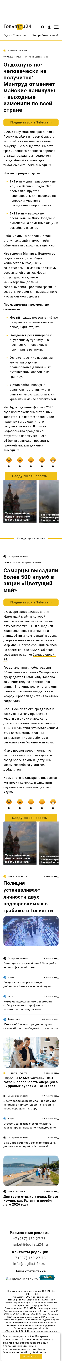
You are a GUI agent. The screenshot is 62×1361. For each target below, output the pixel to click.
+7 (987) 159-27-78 (29, 1239)
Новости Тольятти (17, 50)
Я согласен (30, 1356)
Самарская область (18, 556)
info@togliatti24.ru (29, 1264)
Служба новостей (32, 562)
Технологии (14, 1019)
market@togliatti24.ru (29, 1244)
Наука (11, 977)
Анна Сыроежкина (38, 57)
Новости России (16, 1191)
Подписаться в (31, 122)
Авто (10, 996)
